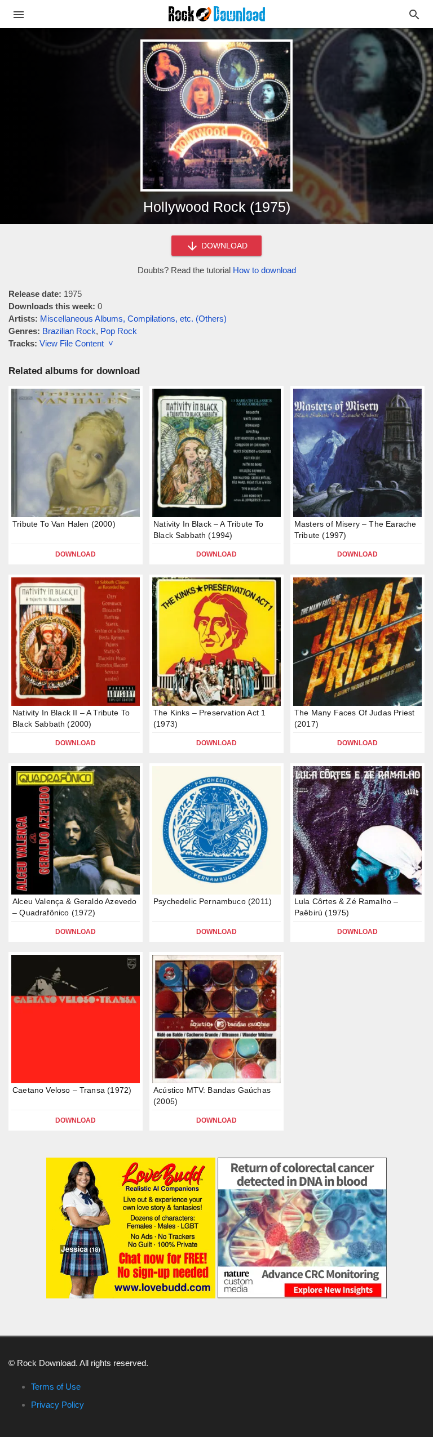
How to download (264, 270)
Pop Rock (118, 331)
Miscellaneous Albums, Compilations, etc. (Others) (133, 318)
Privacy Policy (57, 1404)
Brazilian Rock (69, 331)
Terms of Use (56, 1386)
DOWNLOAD (223, 245)
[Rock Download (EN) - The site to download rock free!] (217, 13)
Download (75, 554)
